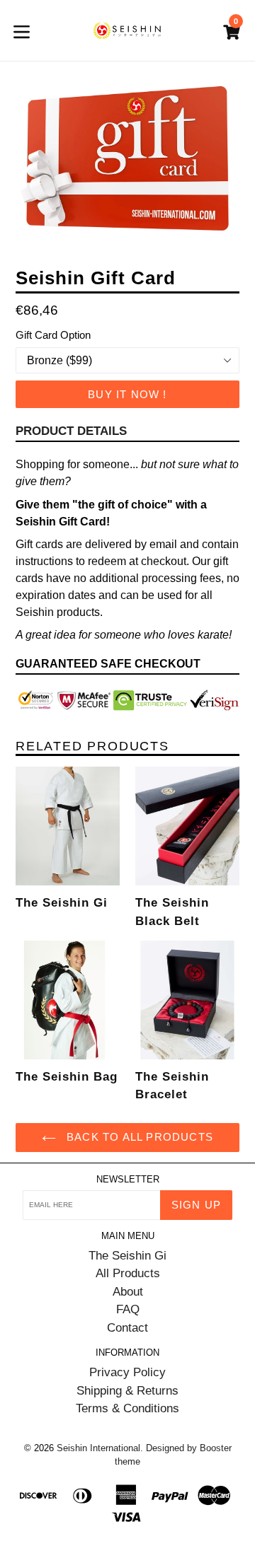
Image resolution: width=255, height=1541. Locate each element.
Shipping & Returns (127, 1390)
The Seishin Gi (127, 1255)
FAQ (128, 1309)
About (128, 1291)
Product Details (71, 431)
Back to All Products (138, 1137)
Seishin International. (100, 1448)
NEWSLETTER (127, 1179)
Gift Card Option (53, 335)
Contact (127, 1327)
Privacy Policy (127, 1372)
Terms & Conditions (127, 1408)
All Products (128, 1273)
